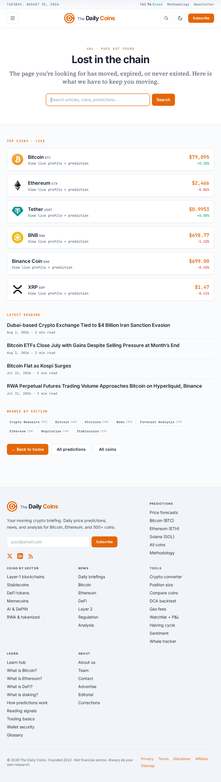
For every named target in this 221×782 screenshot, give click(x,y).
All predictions (71, 449)
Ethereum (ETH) (164, 528)
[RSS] (30, 556)
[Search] (166, 18)
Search (163, 99)
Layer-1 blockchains (25, 576)
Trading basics (21, 718)
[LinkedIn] (20, 556)
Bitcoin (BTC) (162, 520)
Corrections (89, 702)
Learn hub (16, 662)
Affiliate (201, 759)
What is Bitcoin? (22, 670)
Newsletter (204, 4)
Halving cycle (162, 625)
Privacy (147, 759)
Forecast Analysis (161, 422)
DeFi (82, 600)
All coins (107, 449)
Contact (85, 678)
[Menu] (12, 18)
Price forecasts (164, 512)
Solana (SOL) (162, 536)
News (125, 422)
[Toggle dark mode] (180, 18)
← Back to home (28, 449)
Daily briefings (91, 576)
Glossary (15, 734)
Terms (163, 759)
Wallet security (21, 726)
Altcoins (97, 422)
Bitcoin (66, 422)
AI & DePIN (17, 608)
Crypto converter (166, 576)
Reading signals (22, 710)
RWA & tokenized (23, 617)
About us (86, 662)
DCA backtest (163, 600)
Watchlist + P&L (164, 617)
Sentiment (159, 633)
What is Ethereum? (24, 678)
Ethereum (21, 431)
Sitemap (148, 766)
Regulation (55, 431)
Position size (161, 584)
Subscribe (201, 18)
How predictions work (27, 702)
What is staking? (22, 694)
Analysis (86, 625)
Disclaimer (182, 759)
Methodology (178, 4)
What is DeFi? (20, 686)
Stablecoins (92, 431)
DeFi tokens (18, 592)
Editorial (85, 694)
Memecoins (17, 600)
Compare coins (164, 592)
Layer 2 (85, 608)
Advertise (87, 686)
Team (83, 670)
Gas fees (158, 608)
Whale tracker (163, 641)
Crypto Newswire (28, 422)
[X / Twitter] (10, 556)
